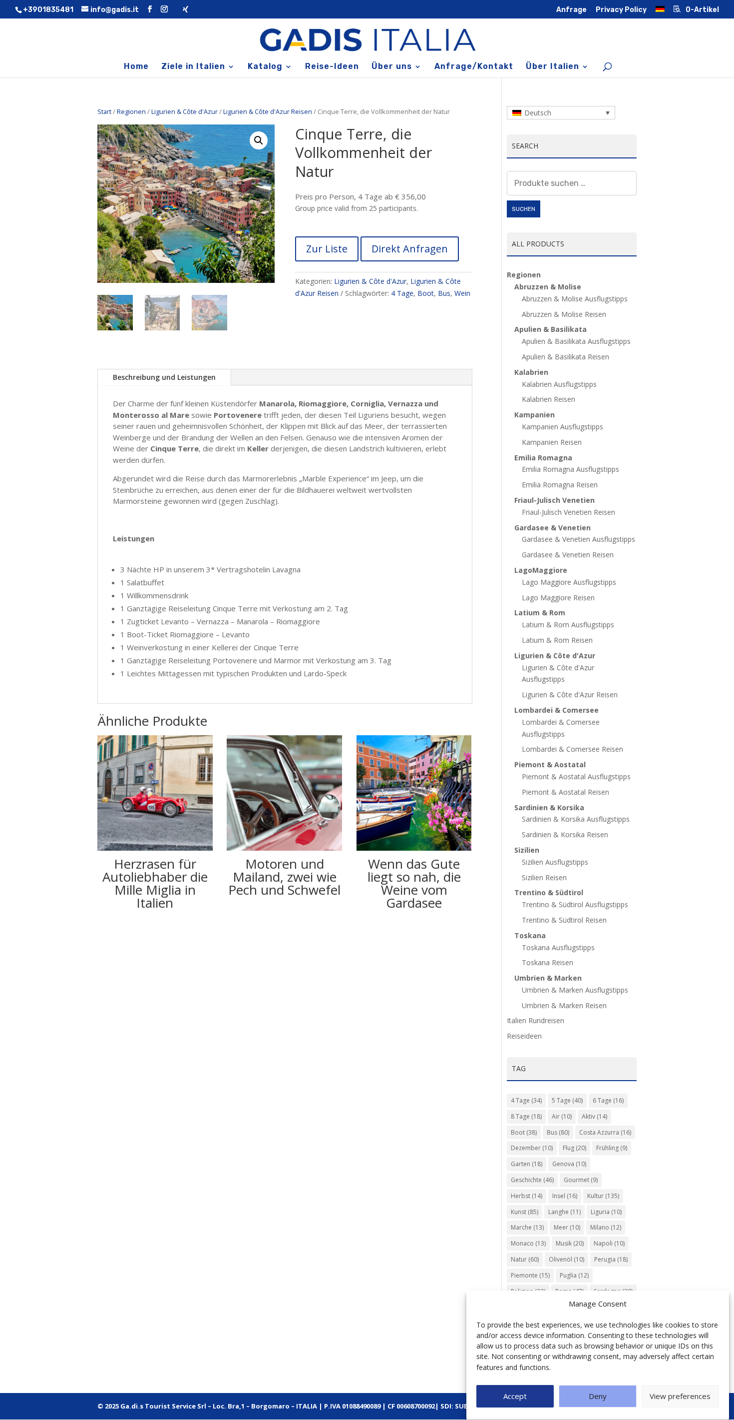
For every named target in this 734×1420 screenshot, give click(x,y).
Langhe (564, 1212)
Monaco (528, 1243)
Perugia (611, 1259)
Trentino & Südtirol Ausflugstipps (575, 904)
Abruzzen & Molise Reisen (564, 314)
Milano (605, 1227)
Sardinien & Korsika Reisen (565, 834)
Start (104, 111)
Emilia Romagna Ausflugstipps (570, 469)
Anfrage (571, 10)
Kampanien (534, 414)
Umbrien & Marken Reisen (564, 1005)
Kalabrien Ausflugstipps (559, 384)
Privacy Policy (621, 10)
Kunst (524, 1212)
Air (562, 1116)
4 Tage (402, 293)
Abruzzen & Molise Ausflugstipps (575, 298)
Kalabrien (531, 372)
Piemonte (530, 1275)
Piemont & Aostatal (550, 764)
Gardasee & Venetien (552, 527)
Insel (564, 1196)
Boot (425, 293)
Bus (444, 293)
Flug (574, 1148)
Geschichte (532, 1180)
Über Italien (552, 67)
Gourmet (581, 1180)
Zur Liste (327, 248)
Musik (570, 1243)
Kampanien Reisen (552, 442)
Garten (526, 1164)
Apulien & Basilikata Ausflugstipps (576, 341)
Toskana (530, 935)
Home (136, 67)
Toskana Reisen (547, 962)
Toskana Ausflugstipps (558, 947)
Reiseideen (524, 1036)
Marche (527, 1227)
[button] (259, 140)
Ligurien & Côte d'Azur (184, 111)
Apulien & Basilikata (550, 329)
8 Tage (526, 1116)
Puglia (574, 1275)
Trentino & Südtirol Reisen (564, 920)
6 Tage (608, 1100)
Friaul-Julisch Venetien (554, 500)
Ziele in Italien (193, 67)
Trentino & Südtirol (548, 892)
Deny (598, 1397)
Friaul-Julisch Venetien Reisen (568, 512)
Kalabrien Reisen (548, 399)
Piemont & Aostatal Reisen (565, 792)
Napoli (609, 1243)
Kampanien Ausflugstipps (562, 426)
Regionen (131, 111)
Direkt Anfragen (409, 248)
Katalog (265, 67)
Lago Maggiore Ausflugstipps (569, 582)
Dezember (532, 1148)
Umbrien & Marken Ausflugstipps (575, 990)
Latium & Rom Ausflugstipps (568, 624)
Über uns (391, 67)
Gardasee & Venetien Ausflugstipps (578, 539)
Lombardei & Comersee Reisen (572, 749)
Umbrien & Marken (548, 978)
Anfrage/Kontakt (473, 67)
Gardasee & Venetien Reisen (568, 554)
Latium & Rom (539, 612)
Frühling (611, 1148)
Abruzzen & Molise (547, 286)
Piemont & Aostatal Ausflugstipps (576, 776)
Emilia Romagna (543, 457)
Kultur (603, 1196)
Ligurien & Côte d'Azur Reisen (267, 111)
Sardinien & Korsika (549, 807)
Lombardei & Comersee (556, 710)
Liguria (606, 1212)
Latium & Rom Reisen (557, 640)
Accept (515, 1397)
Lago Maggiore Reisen (558, 597)
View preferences (680, 1397)
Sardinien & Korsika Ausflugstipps (576, 819)
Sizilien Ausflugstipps (555, 862)
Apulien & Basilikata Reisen (565, 356)
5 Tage (567, 1100)
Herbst (526, 1196)
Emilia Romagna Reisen (560, 484)
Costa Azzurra (605, 1132)
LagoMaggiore (540, 570)
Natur (525, 1259)
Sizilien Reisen (544, 877)
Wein (462, 293)
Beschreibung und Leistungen (164, 377)
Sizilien (526, 850)
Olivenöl (566, 1259)
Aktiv (594, 1116)
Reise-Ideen (332, 67)
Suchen (523, 208)
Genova (569, 1164)
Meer (567, 1227)
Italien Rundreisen (535, 1020)
